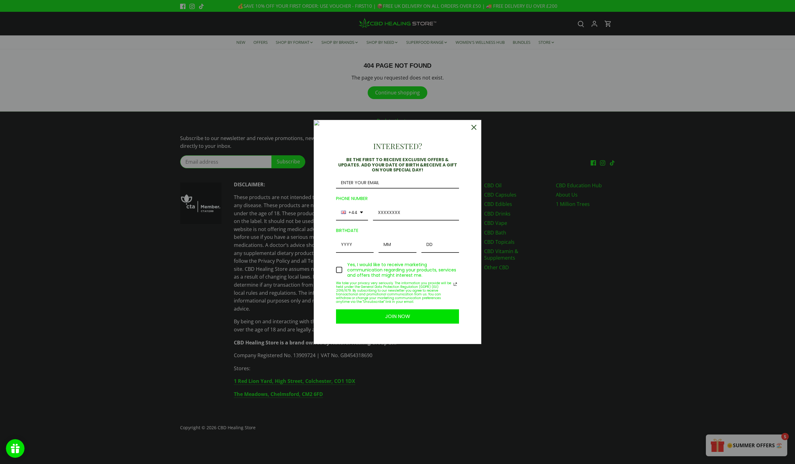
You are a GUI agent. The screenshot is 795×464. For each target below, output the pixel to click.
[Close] (473, 127)
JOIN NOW (397, 316)
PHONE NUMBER (352, 198)
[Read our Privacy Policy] (455, 284)
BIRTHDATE (347, 230)
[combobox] (352, 213)
